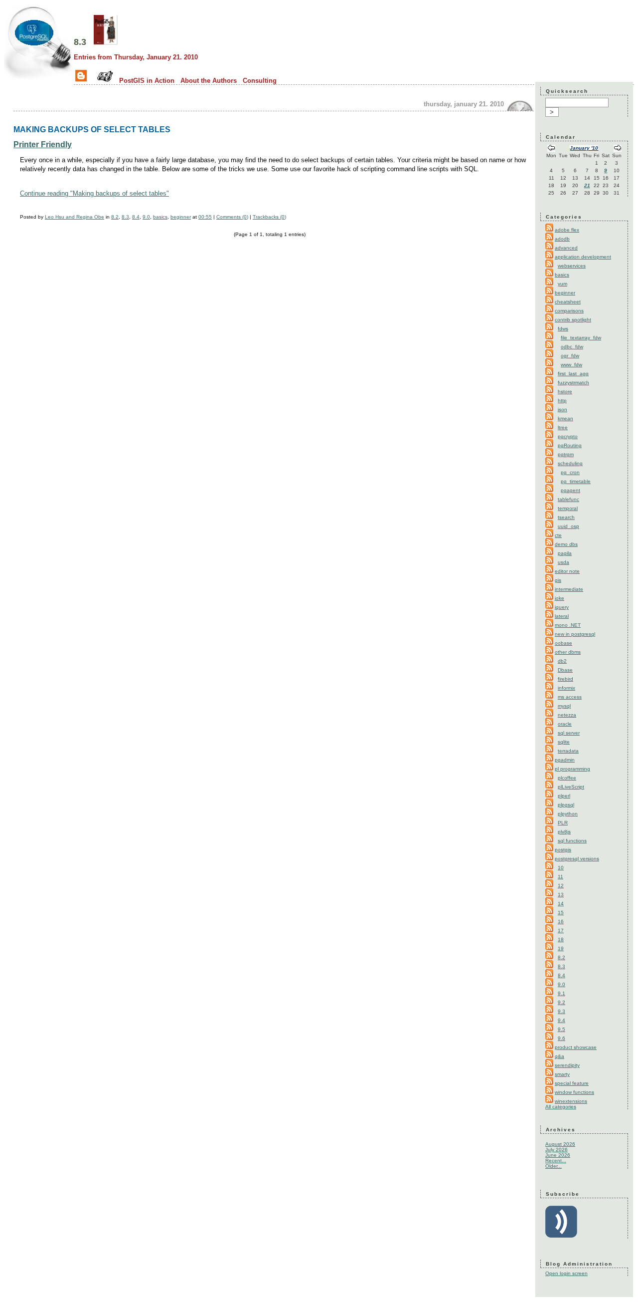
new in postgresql (575, 634)
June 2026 (557, 1155)
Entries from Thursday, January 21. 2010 (136, 57)
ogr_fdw (570, 355)
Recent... (555, 1160)
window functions (574, 1092)
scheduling (570, 463)
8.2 (115, 217)
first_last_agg (573, 373)
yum (562, 283)
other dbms (568, 652)
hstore (565, 391)
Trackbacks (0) (269, 217)
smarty (562, 1074)
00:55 (205, 217)
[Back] (551, 149)
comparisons (569, 310)
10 (561, 867)
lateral (562, 616)
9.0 (146, 217)
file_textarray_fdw (581, 337)
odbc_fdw (572, 346)
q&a (559, 1056)
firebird (565, 679)
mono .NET (568, 625)
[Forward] (618, 149)
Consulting (260, 80)
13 (561, 894)
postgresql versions (577, 858)
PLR (563, 822)
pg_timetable (576, 481)
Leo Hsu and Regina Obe (74, 217)
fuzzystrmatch (573, 382)
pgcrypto (568, 436)
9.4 (561, 1020)
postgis (563, 849)
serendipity (567, 1065)
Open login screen (566, 1273)
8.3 (80, 42)
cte (558, 535)
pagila (565, 553)
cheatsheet (568, 301)
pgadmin (565, 760)
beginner (180, 217)
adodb (562, 239)
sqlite (564, 742)
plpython (568, 813)
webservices (572, 265)
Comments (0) (232, 217)
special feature (572, 1083)
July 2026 (556, 1149)
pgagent (570, 490)
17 (561, 930)
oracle (565, 724)
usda (563, 562)
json (562, 409)
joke (559, 598)
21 (587, 185)
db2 (562, 661)
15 (561, 912)
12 (561, 885)
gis (558, 580)
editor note (567, 571)
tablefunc (568, 499)
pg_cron (570, 472)
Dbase (565, 670)
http (562, 400)
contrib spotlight (573, 319)
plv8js (564, 831)
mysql (564, 706)
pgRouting (570, 445)
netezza (567, 715)
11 (560, 876)
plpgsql (566, 804)
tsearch (566, 517)
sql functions (572, 840)
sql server (569, 733)
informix (566, 688)
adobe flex (567, 230)
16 (561, 921)
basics (160, 217)
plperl (564, 795)
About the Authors (208, 80)
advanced (566, 248)
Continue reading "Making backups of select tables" (94, 193)
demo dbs (566, 544)
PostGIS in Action (146, 80)
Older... (553, 1166)
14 (561, 903)
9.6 (561, 1038)
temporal (568, 508)
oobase (563, 643)
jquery (562, 607)
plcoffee (567, 778)
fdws (563, 328)
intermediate (569, 589)
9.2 (561, 1002)
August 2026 (560, 1144)
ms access (570, 697)
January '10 (584, 148)
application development (583, 257)
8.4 (136, 217)
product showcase (576, 1047)
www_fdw (571, 364)
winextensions (571, 1101)
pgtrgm (566, 454)
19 (561, 948)
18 (561, 939)
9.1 (561, 993)
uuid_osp (568, 526)
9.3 (561, 1011)
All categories (560, 1106)
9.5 (561, 1029)
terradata (568, 751)
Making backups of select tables (91, 129)
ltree (563, 427)
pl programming (572, 769)
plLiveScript (571, 786)
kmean (565, 418)
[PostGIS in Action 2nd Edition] (106, 42)
